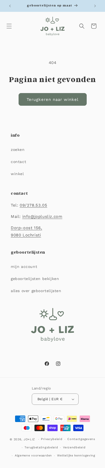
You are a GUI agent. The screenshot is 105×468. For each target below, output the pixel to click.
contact (18, 161)
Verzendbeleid (74, 447)
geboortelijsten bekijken (35, 278)
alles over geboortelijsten (36, 291)
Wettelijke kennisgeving (76, 455)
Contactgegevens (81, 439)
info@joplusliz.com (42, 216)
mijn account (24, 266)
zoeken (18, 149)
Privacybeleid (51, 439)
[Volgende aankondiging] (95, 6)
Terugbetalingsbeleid (41, 447)
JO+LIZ (29, 439)
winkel (17, 174)
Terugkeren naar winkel (53, 99)
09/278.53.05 (33, 205)
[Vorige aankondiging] (10, 6)
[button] (9, 26)
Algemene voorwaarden (33, 455)
